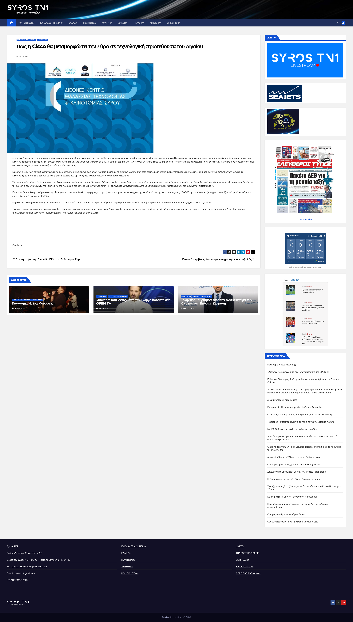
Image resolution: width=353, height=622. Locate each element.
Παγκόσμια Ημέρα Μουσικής (32, 303)
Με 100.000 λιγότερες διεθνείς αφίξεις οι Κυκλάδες (292, 429)
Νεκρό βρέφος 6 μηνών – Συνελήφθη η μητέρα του (292, 497)
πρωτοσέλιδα (305, 219)
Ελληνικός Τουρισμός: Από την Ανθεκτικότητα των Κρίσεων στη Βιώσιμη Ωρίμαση (216, 301)
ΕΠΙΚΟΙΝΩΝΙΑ (173, 23)
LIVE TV (139, 23)
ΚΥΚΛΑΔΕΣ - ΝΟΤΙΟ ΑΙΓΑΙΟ (26, 40)
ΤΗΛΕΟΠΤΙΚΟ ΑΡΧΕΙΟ (247, 553)
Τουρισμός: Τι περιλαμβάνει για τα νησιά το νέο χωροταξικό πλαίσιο (301, 422)
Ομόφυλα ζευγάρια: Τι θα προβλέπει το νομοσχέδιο (292, 522)
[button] (338, 23)
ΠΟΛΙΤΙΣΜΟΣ (89, 23)
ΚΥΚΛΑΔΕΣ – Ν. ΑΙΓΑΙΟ (51, 23)
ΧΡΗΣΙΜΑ (123, 23)
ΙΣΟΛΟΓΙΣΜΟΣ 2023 (17, 580)
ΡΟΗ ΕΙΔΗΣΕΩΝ (26, 23)
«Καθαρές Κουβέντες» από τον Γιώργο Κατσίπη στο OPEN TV (133, 301)
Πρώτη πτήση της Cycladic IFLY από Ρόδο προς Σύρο (48, 259)
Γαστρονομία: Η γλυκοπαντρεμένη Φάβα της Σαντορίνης (295, 407)
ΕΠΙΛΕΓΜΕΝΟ (42, 40)
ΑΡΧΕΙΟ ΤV (155, 23)
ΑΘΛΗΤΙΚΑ (107, 23)
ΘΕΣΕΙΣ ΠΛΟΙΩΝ (244, 566)
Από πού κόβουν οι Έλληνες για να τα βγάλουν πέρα (293, 457)
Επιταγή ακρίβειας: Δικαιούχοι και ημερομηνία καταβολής (217, 259)
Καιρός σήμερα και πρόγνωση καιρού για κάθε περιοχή (305, 267)
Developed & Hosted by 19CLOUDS (176, 617)
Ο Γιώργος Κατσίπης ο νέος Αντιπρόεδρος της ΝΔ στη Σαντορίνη (299, 414)
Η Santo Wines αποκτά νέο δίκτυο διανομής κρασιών (293, 479)
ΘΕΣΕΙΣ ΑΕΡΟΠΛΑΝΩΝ (248, 573)
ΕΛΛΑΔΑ (73, 23)
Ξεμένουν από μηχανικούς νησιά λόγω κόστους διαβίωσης (296, 472)
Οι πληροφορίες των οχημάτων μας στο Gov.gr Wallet (294, 464)
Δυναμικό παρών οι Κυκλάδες (282, 400)
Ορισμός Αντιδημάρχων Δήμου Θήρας (286, 514)
